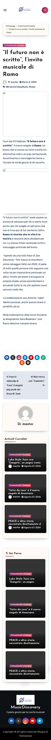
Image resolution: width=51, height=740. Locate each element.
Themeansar (25, 736)
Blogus (41, 731)
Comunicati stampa (14, 45)
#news (32, 87)
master (14, 82)
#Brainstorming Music (17, 87)
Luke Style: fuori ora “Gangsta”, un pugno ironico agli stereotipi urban (25, 463)
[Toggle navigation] (5, 10)
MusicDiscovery (25, 707)
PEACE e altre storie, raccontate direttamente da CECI (25, 524)
